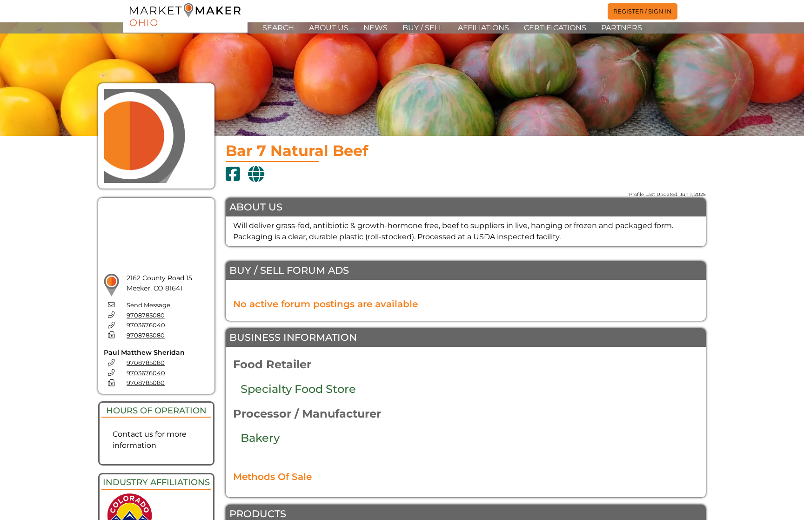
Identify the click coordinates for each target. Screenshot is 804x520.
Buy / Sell (422, 27)
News (375, 27)
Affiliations (483, 27)
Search (278, 27)
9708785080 (146, 315)
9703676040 (146, 325)
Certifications (555, 27)
